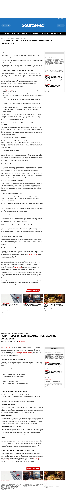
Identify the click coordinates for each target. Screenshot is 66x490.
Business (47, 67)
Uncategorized (48, 84)
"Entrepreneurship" (49, 55)
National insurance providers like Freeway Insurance (26, 131)
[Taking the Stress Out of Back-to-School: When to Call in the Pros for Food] (54, 298)
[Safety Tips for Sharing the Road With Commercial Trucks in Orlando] (33, 298)
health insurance (17, 267)
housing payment (33, 254)
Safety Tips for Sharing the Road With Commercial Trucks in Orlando (54, 69)
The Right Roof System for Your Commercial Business (53, 57)
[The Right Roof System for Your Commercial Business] (11, 298)
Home (2, 38)
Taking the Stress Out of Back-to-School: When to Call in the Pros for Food (54, 77)
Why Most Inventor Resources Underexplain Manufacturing (52, 86)
